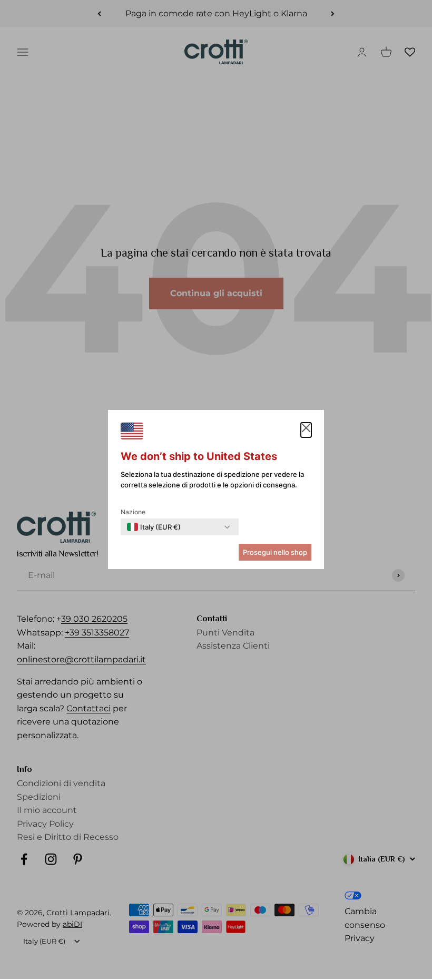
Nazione (133, 512)
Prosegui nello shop (275, 552)
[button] (306, 430)
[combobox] (154, 527)
